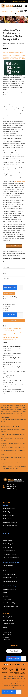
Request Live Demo (7, 11)
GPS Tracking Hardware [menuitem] (9, 550)
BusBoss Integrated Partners (11, 562)
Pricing (17, 11)
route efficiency (8, 330)
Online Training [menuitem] (7, 599)
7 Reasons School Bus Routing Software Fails (13, 447)
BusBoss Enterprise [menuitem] (8, 515)
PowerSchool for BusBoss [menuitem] (10, 577)
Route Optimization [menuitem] (8, 620)
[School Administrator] (23, 670)
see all (5, 342)
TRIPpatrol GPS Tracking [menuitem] (9, 554)
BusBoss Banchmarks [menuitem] (6, 628)
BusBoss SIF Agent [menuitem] (8, 544)
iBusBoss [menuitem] (5, 537)
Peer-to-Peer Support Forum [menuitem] (10, 606)
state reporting (10, 58)
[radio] (14, 306)
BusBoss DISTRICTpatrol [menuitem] (10, 522)
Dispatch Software (9, 339)
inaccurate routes (17, 57)
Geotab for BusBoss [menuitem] (8, 565)
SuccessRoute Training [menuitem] (9, 603)
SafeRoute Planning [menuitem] (8, 623)
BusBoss (5, 505)
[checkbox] (14, 308)
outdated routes (9, 57)
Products (6, 503)
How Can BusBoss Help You (10, 586)
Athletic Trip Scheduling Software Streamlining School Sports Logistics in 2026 (13, 391)
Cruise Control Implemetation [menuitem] (7, 633)
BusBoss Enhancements (10, 533)
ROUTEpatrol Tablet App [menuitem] (10, 525)
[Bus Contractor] (5, 670)
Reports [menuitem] (5, 592)
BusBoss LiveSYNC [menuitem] (8, 547)
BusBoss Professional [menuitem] (9, 508)
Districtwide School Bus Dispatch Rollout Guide (13, 450)
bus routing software (13, 50)
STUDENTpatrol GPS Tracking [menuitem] (11, 557)
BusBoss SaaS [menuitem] (7, 518)
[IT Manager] (11, 670)
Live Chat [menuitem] (5, 596)
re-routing (16, 58)
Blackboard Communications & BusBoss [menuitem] (11, 570)
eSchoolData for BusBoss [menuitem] (9, 574)
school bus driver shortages (14, 55)
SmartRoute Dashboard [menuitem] (9, 589)
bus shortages (22, 58)
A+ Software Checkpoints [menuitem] (6, 638)
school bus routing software (15, 52)
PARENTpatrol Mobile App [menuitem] (10, 529)
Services (6, 613)
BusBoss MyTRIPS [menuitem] (8, 540)
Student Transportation (13, 54)
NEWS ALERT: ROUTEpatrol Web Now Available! (14, 1)
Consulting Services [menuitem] (8, 617)
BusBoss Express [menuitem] (7, 512)
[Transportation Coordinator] (17, 670)
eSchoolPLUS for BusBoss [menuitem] (10, 581)
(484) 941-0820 (10, 485)
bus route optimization (10, 337)
